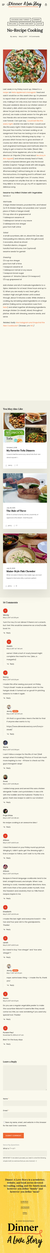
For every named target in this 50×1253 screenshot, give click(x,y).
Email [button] (25, 1213)
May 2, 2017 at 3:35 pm (11, 618)
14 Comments (34, 36)
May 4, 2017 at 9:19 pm (11, 874)
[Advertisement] (25, 356)
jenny (10, 526)
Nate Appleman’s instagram (24, 92)
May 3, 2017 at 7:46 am (15, 649)
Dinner (36, 20)
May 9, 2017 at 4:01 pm (11, 1001)
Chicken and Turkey (20, 20)
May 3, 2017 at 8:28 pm (11, 784)
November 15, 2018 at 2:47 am (13, 1035)
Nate (5, 307)
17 (17, 465)
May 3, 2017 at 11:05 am (15, 714)
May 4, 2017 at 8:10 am (11, 843)
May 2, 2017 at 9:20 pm (11, 680)
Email (6, 1110)
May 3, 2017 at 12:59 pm (11, 750)
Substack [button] (24, 1202)
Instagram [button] (25, 1207)
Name (6, 1099)
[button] (3, 5)
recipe (5, 92)
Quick (39, 24)
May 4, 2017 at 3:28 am (11, 818)
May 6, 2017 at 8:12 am (11, 945)
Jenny (14, 36)
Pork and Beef (26, 24)
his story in (41, 155)
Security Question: (11, 1145)
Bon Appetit (8, 158)
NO (31, 325)
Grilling (12, 24)
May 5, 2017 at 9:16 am (11, 914)
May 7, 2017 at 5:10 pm (14, 973)
